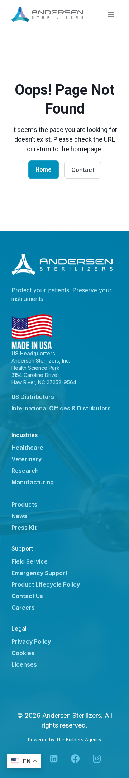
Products (24, 504)
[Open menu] (111, 14)
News (19, 516)
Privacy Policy (31, 641)
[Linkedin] (53, 758)
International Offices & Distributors (61, 408)
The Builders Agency (78, 739)
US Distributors (32, 396)
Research (25, 470)
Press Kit (24, 527)
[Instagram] (96, 758)
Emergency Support (39, 573)
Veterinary (26, 459)
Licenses (24, 664)
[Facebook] (75, 758)
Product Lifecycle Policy (45, 584)
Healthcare (27, 447)
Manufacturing (32, 482)
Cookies (22, 653)
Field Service (29, 561)
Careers (23, 607)
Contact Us (27, 596)
